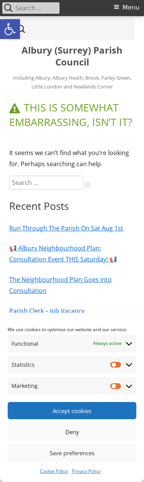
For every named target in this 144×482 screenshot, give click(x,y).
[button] (10, 29)
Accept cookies (72, 411)
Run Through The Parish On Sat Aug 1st (66, 228)
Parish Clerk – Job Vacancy (46, 311)
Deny (72, 432)
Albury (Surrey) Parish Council (72, 56)
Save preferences (72, 453)
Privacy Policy (86, 471)
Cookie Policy (54, 471)
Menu (130, 7)
